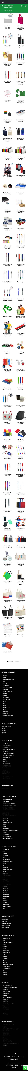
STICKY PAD (5, 1014)
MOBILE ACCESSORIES (7, 822)
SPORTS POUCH (6, 896)
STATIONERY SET (6, 1010)
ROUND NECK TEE (6, 699)
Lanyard (19, 1063)
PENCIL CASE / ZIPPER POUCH (9, 1003)
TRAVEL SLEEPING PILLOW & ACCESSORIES (12, 1043)
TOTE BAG (5, 767)
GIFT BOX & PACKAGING (8, 861)
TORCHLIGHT (5, 974)
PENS (4, 1005)
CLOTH (4, 944)
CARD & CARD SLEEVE (7, 942)
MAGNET (5, 960)
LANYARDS (5, 958)
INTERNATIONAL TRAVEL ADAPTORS (10, 1029)
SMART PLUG (5, 890)
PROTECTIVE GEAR (6, 925)
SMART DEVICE (6, 828)
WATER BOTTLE (6, 904)
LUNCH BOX (5, 873)
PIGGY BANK (6, 882)
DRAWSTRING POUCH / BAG (9, 749)
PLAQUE (4, 730)
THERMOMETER (5, 927)
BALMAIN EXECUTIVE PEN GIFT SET (10, 987)
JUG (4, 865)
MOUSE (4, 824)
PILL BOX (5, 1037)
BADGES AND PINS (6, 938)
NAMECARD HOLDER (7, 997)
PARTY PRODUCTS (6, 968)
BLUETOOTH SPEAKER (7, 799)
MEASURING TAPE (6, 875)
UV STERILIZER (6, 834)
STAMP (4, 1012)
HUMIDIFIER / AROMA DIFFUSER (9, 816)
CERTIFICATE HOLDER (6, 726)
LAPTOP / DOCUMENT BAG (8, 753)
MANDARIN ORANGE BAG (8, 755)
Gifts (7, 1063)
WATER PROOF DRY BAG (8, 776)
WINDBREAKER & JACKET (8, 715)
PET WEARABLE (6, 697)
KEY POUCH (5, 867)
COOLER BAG (6, 747)
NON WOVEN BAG (6, 757)
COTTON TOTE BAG (7, 745)
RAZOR (4, 826)
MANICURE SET (5, 788)
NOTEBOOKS (5, 999)
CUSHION (5, 853)
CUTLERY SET (5, 855)
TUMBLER (5, 900)
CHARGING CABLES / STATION (9, 803)
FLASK (4, 857)
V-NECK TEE (5, 713)
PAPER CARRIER (6, 966)
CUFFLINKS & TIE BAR (7, 687)
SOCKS (4, 709)
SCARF (4, 701)
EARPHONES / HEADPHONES (9, 809)
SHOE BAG (5, 759)
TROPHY (4, 732)
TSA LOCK (5, 1045)
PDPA (21, 1065)
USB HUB (4, 832)
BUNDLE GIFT (5, 919)
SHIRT (4, 703)
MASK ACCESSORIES (6, 923)
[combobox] (8, 10)
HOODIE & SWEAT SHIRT (8, 691)
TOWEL (4, 898)
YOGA (4, 908)
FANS (4, 954)
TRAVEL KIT (5, 1039)
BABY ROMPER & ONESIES (8, 679)
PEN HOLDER (5, 1001)
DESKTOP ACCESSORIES (8, 807)
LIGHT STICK (5, 820)
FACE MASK (4, 921)
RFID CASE (5, 886)
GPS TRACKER (6, 814)
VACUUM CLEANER (7, 836)
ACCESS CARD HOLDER (7, 985)
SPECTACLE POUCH (7, 763)
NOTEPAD (5, 995)
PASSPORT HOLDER (7, 1035)
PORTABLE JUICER (7, 884)
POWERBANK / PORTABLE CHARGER (10, 830)
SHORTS (4, 705)
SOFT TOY (5, 892)
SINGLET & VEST (6, 707)
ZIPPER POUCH (6, 778)
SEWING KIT (5, 888)
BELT (4, 681)
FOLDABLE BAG (6, 751)
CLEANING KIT (6, 849)
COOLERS (5, 948)
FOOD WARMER (6, 859)
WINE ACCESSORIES (7, 906)
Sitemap (14, 1067)
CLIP (4, 851)
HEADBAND (5, 689)
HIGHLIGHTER (6, 993)
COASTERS (5, 946)
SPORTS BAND (6, 894)
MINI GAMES (5, 962)
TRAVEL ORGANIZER (7, 1041)
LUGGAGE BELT (6, 1031)
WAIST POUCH (6, 774)
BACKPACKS (5, 743)
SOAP (4, 970)
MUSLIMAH (5, 693)
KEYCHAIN (5, 956)
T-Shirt (13, 1063)
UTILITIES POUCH (6, 772)
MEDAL (3, 728)
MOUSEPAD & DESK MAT (8, 964)
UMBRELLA (5, 902)
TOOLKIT (5, 972)
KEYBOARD (5, 818)
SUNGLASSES (5, 711)
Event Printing (9, 1065)
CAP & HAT (5, 683)
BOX (4, 940)
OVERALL (5, 695)
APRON (4, 677)
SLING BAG (5, 761)
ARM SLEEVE (5, 675)
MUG (4, 877)
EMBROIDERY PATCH (7, 952)
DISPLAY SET (5, 989)
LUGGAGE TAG (6, 1033)
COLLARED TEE (6, 685)
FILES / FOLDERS (6, 991)
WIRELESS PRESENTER (7, 838)
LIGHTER (4, 871)
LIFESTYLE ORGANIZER (8, 869)
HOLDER (4, 863)
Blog (16, 1065)
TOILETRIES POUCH (7, 765)
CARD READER (6, 801)
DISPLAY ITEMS (6, 950)
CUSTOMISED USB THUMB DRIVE (9, 805)
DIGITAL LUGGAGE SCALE (8, 1024)
